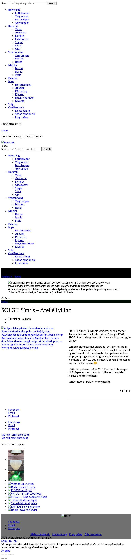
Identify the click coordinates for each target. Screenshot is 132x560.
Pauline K (6, 276)
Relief (18, 61)
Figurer (19, 94)
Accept (5, 550)
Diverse (19, 100)
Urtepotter (21, 38)
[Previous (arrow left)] (2, 558)
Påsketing (21, 91)
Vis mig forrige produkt (15, 434)
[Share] (6, 554)
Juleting (19, 87)
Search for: (7, 3)
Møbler (12, 65)
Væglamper (22, 16)
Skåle (18, 45)
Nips (11, 81)
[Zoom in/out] (12, 554)
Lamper (19, 35)
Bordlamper (22, 19)
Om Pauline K (16, 107)
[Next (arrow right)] (6, 558)
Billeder (13, 78)
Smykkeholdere (24, 97)
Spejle (18, 71)
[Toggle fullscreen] (9, 554)
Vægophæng (15, 51)
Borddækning (23, 84)
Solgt (11, 104)
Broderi (19, 58)
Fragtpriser (22, 117)
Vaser (18, 29)
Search (51, 3)
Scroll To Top (9, 540)
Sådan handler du (25, 113)
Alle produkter (93, 534)
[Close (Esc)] (2, 554)
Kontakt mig (22, 110)
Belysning (14, 9)
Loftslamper (22, 12)
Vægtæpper (22, 55)
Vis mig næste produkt (14, 437)
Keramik (13, 25)
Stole (18, 74)
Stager (19, 42)
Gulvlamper (22, 22)
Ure (17, 48)
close (4, 130)
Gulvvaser (21, 32)
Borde (19, 68)
